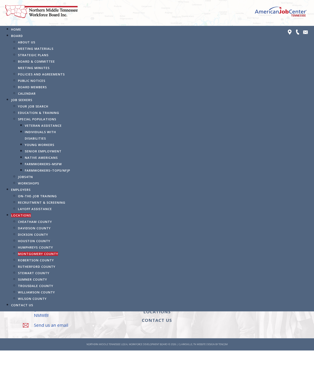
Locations (157, 312)
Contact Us (157, 320)
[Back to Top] (306, 363)
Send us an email (51, 325)
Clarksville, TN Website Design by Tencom (203, 344)
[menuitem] (16, 29)
